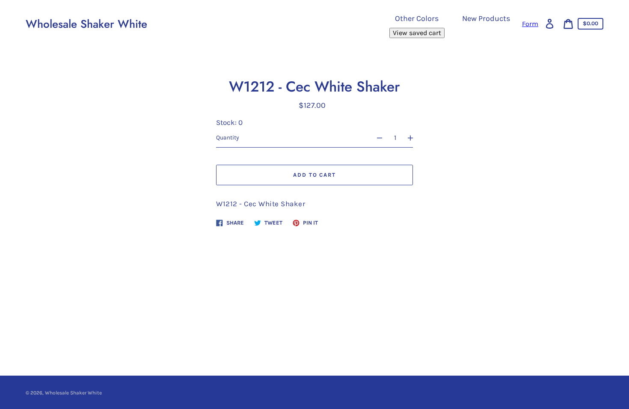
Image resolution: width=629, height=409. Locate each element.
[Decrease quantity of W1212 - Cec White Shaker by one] (376, 137)
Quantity (227, 137)
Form (530, 24)
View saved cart (417, 33)
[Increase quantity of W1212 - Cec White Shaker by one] (414, 137)
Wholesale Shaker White (86, 24)
